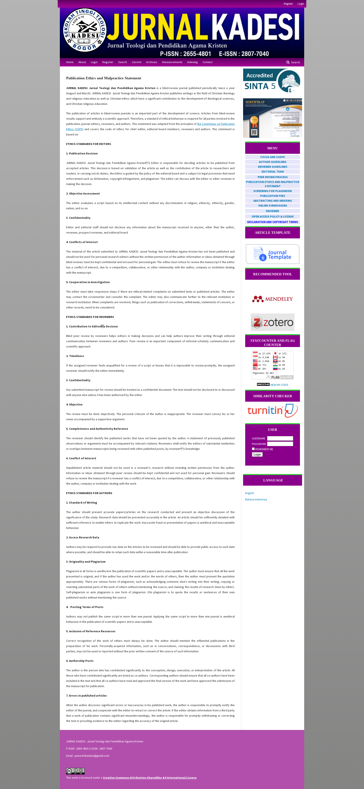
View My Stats (279, 385)
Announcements (172, 62)
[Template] (272, 263)
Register (107, 62)
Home (70, 62)
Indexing (192, 62)
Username (258, 438)
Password (259, 444)
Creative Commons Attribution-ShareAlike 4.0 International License (150, 778)
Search (122, 62)
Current (136, 62)
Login (94, 62)
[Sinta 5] (272, 93)
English (249, 493)
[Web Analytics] (263, 385)
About (82, 62)
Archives (151, 62)
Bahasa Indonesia (256, 499)
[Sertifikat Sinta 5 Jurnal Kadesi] (272, 137)
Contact (208, 62)
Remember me (264, 449)
